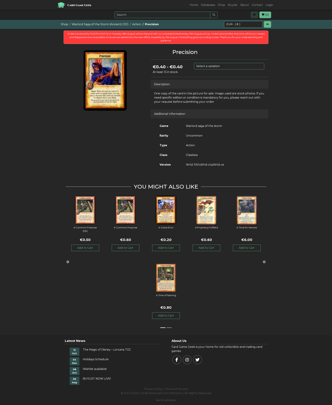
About (244, 5)
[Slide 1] (105, 106)
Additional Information (169, 113)
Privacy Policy (153, 389)
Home (194, 5)
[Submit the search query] (214, 15)
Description (162, 84)
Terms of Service (176, 389)
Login (269, 5)
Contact (257, 5)
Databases (208, 5)
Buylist (232, 5)
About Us (179, 341)
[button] (67, 262)
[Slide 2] (169, 328)
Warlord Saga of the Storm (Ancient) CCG (100, 24)
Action (136, 24)
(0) (266, 14)
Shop (221, 5)
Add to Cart (85, 247)
